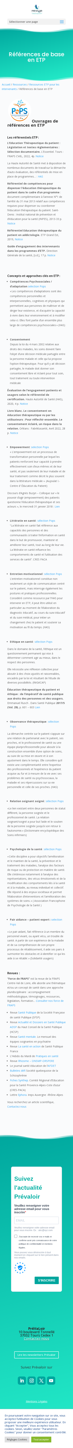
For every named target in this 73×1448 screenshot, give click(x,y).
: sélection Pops (45, 520)
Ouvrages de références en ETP (32, 123)
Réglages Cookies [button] (17, 1439)
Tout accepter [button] (41, 1439)
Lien (57, 506)
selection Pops (37, 286)
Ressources (20, 84)
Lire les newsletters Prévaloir (36, 1355)
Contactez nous (16, 1106)
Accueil (6, 84)
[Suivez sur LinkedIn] (22, 1380)
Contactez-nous (36, 1338)
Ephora (22, 1095)
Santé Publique (27, 1012)
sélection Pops (53, 574)
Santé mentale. (27, 1036)
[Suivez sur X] (41, 1380)
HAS (40, 176)
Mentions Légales (36, 1401)
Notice (40, 156)
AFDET (52, 1066)
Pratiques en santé (47, 1056)
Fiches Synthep (19, 1080)
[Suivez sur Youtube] (51, 1380)
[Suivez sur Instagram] (32, 1380)
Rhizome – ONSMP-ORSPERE (36, 1061)
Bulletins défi (17, 1070)
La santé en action (29, 1046)
